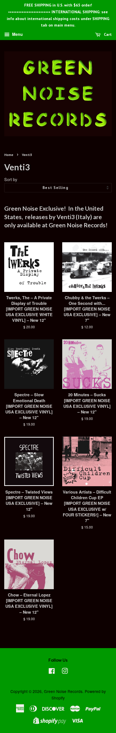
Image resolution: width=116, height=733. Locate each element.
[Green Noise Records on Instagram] (65, 672)
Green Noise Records (63, 691)
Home (8, 155)
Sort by (10, 179)
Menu (17, 34)
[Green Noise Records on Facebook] (51, 672)
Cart (107, 34)
